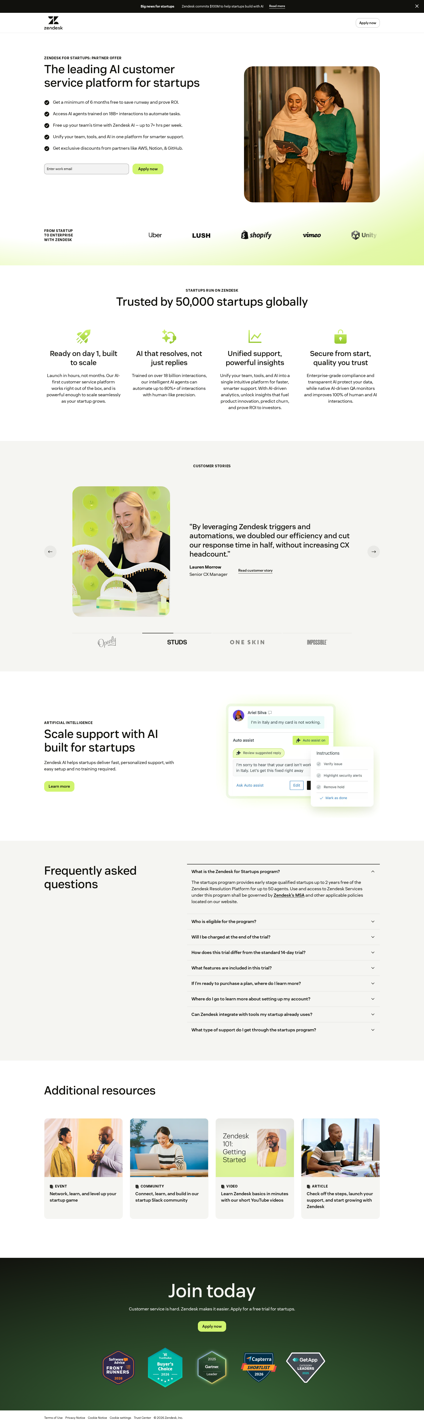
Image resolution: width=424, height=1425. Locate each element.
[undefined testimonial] (107, 640)
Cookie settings (120, 1418)
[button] (279, 871)
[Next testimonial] (373, 552)
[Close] (416, 6)
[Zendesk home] (55, 23)
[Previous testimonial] (50, 552)
